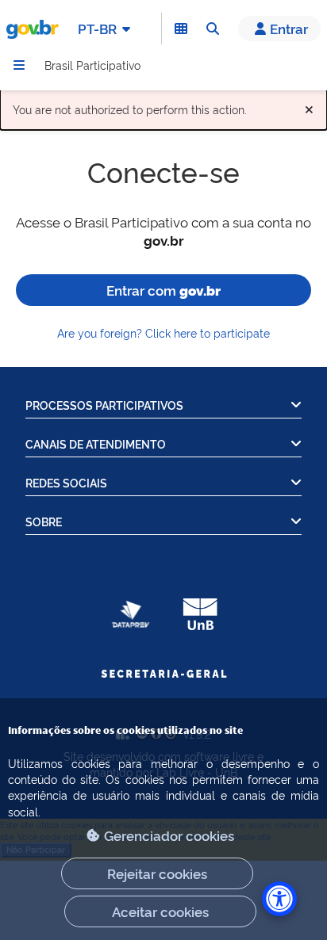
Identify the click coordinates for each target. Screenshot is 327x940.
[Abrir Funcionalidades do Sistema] (181, 28)
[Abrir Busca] (213, 28)
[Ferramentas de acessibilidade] (279, 898)
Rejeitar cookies (157, 873)
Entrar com (163, 290)
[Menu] (19, 65)
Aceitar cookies (160, 911)
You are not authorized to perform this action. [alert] (163, 105)
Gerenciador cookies (169, 835)
